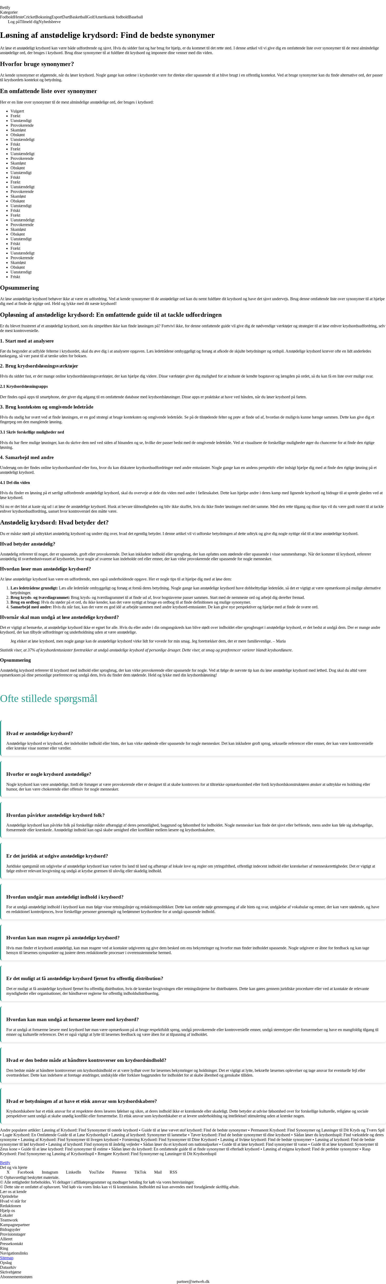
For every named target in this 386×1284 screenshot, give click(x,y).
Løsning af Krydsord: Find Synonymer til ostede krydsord (90, 1130)
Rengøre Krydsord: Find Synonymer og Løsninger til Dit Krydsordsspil (157, 1153)
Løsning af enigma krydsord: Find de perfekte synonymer (310, 1149)
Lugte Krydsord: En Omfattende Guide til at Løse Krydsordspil (55, 1135)
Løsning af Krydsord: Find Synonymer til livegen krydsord (69, 1139)
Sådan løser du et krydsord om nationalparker (180, 1144)
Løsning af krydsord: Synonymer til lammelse (149, 1135)
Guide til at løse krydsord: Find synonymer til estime (64, 1149)
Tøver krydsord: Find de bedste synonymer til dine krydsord (240, 1135)
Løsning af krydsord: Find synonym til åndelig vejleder (93, 1144)
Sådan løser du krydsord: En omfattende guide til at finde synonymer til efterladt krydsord (185, 1149)
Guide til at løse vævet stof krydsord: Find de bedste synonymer (194, 1130)
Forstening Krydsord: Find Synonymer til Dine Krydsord (169, 1139)
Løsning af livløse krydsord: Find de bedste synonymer (265, 1139)
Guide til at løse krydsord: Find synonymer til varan (264, 1144)
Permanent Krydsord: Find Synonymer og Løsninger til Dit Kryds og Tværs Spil (317, 1130)
